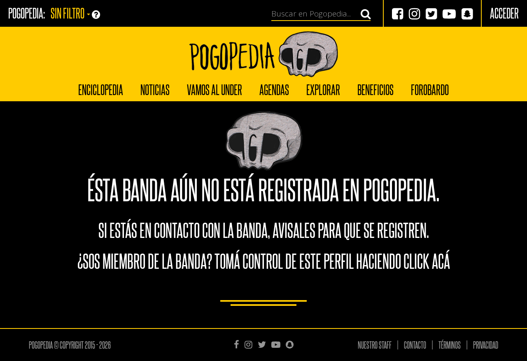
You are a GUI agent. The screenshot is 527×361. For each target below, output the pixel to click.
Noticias (155, 89)
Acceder (504, 13)
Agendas (274, 89)
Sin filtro (68, 13)
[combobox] (316, 14)
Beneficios (375, 89)
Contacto (415, 344)
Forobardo (430, 89)
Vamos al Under (214, 89)
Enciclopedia (100, 89)
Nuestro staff (375, 344)
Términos (449, 344)
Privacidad (485, 344)
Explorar (323, 89)
